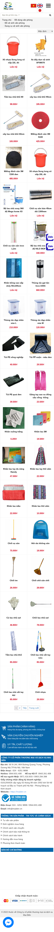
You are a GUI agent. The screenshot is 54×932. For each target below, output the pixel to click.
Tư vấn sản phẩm (11, 820)
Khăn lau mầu (13, 506)
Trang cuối (34, 708)
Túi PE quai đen (13, 394)
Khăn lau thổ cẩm (40, 506)
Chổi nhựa (40, 692)
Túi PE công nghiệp (13, 357)
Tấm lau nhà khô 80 (13, 97)
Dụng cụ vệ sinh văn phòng (17, 26)
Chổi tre (14, 580)
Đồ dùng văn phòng (24, 20)
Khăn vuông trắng (14, 431)
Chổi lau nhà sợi (40, 618)
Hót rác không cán (40, 543)
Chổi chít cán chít (40, 580)
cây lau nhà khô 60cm (13, 134)
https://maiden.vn (18, 792)
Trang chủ (6, 20)
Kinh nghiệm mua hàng (13, 824)
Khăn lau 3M (40, 431)
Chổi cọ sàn (14, 543)
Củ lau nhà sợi (13, 618)
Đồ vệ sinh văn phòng (15, 23)
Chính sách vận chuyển (13, 828)
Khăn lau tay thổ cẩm (40, 469)
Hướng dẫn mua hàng (13, 839)
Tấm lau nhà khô (13, 655)
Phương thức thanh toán (14, 843)
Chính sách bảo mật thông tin (16, 832)
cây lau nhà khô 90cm (40, 97)
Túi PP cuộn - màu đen (40, 357)
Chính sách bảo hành (12, 835)
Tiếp (25, 708)
